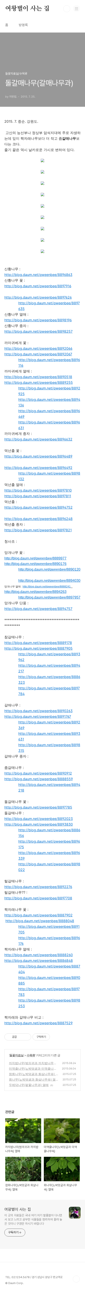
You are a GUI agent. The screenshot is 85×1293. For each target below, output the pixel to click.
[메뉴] (76, 8)
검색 (66, 8)
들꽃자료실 (16, 1055)
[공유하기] (21, 1037)
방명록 (23, 25)
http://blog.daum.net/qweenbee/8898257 (38, 331)
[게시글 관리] (26, 1037)
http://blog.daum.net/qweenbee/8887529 (38, 1023)
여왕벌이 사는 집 (27, 9)
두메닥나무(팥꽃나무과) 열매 (29, 1085)
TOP (76, 1279)
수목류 (31, 1055)
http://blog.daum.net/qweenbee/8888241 (47, 586)
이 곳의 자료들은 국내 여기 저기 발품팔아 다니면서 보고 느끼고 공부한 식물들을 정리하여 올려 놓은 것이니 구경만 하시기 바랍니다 (33, 1219)
